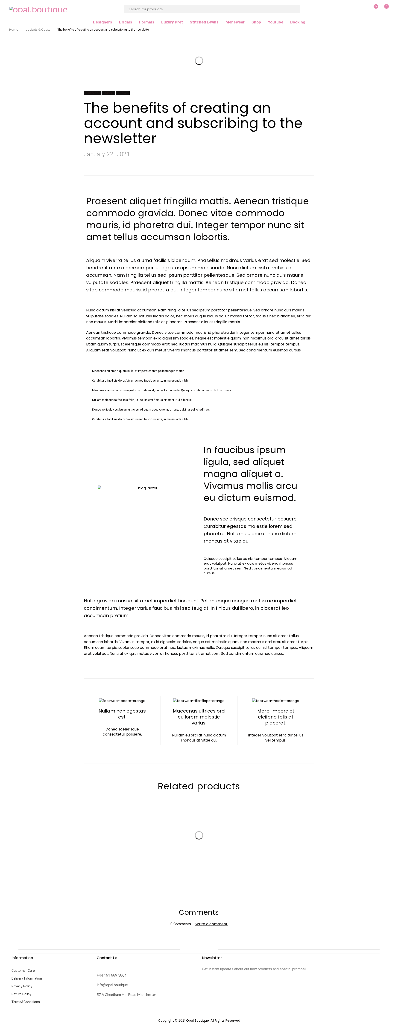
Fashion (92, 93)
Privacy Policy (22, 986)
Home (13, 29)
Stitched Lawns (204, 22)
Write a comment (211, 924)
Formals (146, 22)
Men (108, 93)
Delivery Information (27, 978)
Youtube (275, 22)
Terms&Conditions (26, 1002)
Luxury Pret (172, 22)
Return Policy (21, 994)
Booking (297, 22)
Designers (102, 22)
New (123, 93)
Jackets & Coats (38, 29)
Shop (256, 22)
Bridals (125, 22)
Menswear (235, 22)
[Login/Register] (363, 9)
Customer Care (23, 971)
